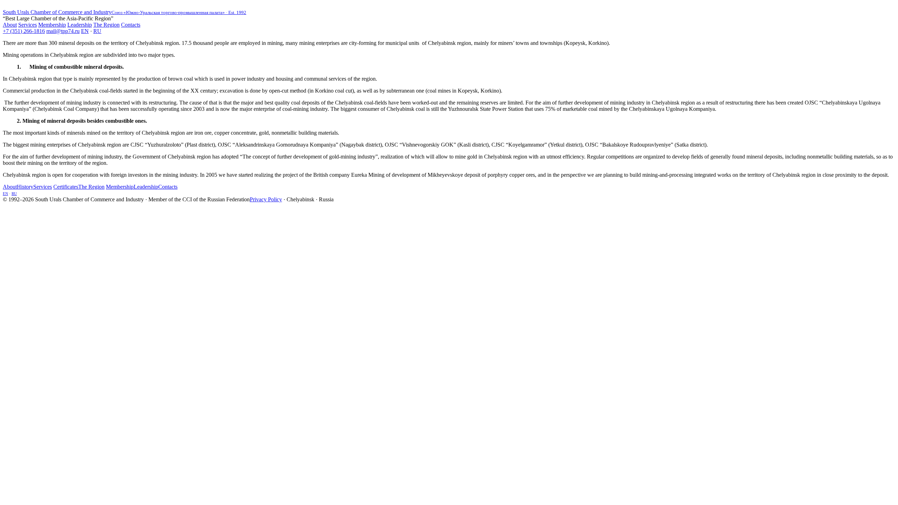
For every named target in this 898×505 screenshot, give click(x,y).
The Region (106, 25)
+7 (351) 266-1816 (24, 31)
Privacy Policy (266, 199)
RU (97, 31)
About (10, 25)
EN (85, 31)
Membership (52, 25)
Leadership (79, 25)
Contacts (130, 25)
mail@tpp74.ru (63, 31)
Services (27, 25)
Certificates (65, 187)
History (25, 187)
